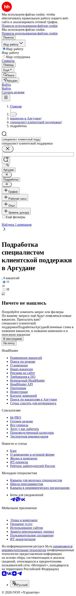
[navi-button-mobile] (6, 97)
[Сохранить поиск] (6, 160)
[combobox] (21, 139)
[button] (6, 84)
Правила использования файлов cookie (30, 33)
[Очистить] (8, 148)
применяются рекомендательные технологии (37, 548)
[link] (9, 75)
